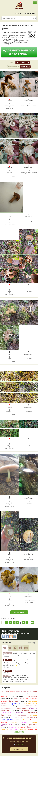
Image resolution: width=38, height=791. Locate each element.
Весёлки (4, 706)
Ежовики (13, 727)
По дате (11, 62)
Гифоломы (18, 717)
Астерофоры (15, 694)
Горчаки (25, 720)
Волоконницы (31, 706)
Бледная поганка (31, 699)
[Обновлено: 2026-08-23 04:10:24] (34, 643)
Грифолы (14, 722)
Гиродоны (33, 715)
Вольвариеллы (7, 708)
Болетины (23, 701)
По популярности (22, 62)
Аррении (33, 691)
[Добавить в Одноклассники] (11, 636)
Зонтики (14, 729)
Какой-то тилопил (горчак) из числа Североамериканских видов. (19, 654)
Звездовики (32, 727)
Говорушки (7, 719)
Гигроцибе (20, 712)
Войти (18, 13)
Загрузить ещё (19, 612)
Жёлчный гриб (22, 727)
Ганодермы (15, 710)
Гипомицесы (20, 715)
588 (32, 623)
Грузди (23, 722)
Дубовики (4, 727)
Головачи (18, 720)
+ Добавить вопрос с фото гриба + (19, 52)
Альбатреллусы (22, 691)
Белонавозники (17, 696)
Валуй (35, 704)
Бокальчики (13, 701)
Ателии (23, 694)
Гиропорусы (5, 717)
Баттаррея (4, 696)
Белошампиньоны (7, 699)
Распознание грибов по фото (19, 738)
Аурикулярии (32, 694)
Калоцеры (23, 730)
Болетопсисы (32, 701)
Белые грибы (19, 698)
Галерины (5, 710)
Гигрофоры (6, 712)
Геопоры (34, 710)
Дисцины (34, 722)
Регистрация (30, 13)
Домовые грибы (20, 725)
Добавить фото (19, 749)
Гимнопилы (6, 715)
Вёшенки (33, 708)
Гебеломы (25, 710)
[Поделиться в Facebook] (7, 636)
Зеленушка (4, 730)
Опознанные (25, 67)
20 (27, 623)
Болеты (4, 703)
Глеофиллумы (32, 717)
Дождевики (6, 724)
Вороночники (21, 708)
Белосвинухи (32, 696)
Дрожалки (33, 725)
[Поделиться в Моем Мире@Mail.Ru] (14, 636)
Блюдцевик (4, 701)
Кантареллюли (32, 730)
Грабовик (4, 722)
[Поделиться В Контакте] (3, 636)
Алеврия (12, 691)
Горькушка (33, 720)
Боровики (15, 703)
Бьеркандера (26, 704)
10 (23, 623)
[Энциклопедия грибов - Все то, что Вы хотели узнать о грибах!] (19, 6)
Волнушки (16, 706)
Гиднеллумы (32, 713)
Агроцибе (5, 691)
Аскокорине (5, 694)
